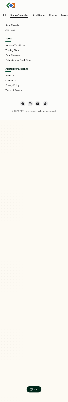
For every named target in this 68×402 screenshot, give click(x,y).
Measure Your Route (15, 45)
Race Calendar (10, 54)
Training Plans (12, 50)
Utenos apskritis (30, 54)
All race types (50, 54)
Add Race (10, 30)
